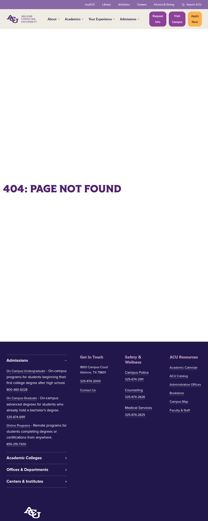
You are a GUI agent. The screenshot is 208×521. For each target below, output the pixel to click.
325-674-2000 (90, 381)
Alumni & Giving (164, 4)
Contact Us (88, 390)
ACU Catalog (179, 376)
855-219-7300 (16, 444)
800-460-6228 (16, 390)
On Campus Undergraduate (25, 371)
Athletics (124, 4)
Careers (141, 4)
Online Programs (18, 426)
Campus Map (179, 402)
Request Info (158, 19)
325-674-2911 (134, 379)
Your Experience (100, 19)
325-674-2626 (135, 397)
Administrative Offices (185, 385)
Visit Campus (177, 19)
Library (106, 4)
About (52, 19)
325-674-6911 (15, 417)
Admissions (128, 19)
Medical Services (138, 407)
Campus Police (137, 372)
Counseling (134, 390)
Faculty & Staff (180, 410)
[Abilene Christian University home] (22, 19)
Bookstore (177, 393)
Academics (72, 19)
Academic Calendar (183, 368)
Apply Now (195, 19)
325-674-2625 (135, 415)
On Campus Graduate (21, 398)
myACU (90, 4)
